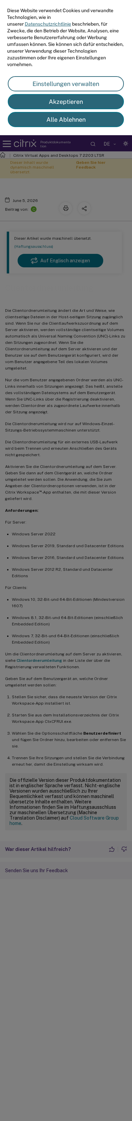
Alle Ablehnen (66, 119)
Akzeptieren (66, 101)
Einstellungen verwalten (65, 83)
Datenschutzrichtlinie (48, 24)
